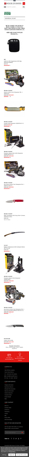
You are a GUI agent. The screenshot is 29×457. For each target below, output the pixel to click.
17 (10, 126)
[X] (16, 439)
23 (10, 96)
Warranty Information (9, 390)
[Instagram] (13, 439)
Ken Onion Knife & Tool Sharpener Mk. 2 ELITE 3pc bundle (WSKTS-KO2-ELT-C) (14, 310)
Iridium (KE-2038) (8, 340)
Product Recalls (8, 396)
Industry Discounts (9, 392)
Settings (4, 455)
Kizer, (17, 347)
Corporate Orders (8, 394)
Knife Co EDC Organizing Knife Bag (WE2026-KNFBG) (12, 62)
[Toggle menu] (5, 6)
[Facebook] (11, 439)
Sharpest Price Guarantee (10, 388)
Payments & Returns (9, 386)
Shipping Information (9, 384)
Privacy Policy (12, 451)
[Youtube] (18, 439)
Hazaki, (21, 347)
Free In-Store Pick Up (9, 372)
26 (10, 343)
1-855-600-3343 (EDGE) (11, 374)
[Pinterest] (21, 439)
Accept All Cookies (22, 455)
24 (10, 157)
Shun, (7, 347)
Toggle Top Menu (14, 0)
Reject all (11, 455)
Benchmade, (12, 347)
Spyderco (14, 348)
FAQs (6, 398)
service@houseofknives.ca (11, 376)
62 (10, 282)
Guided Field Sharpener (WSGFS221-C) (14, 123)
